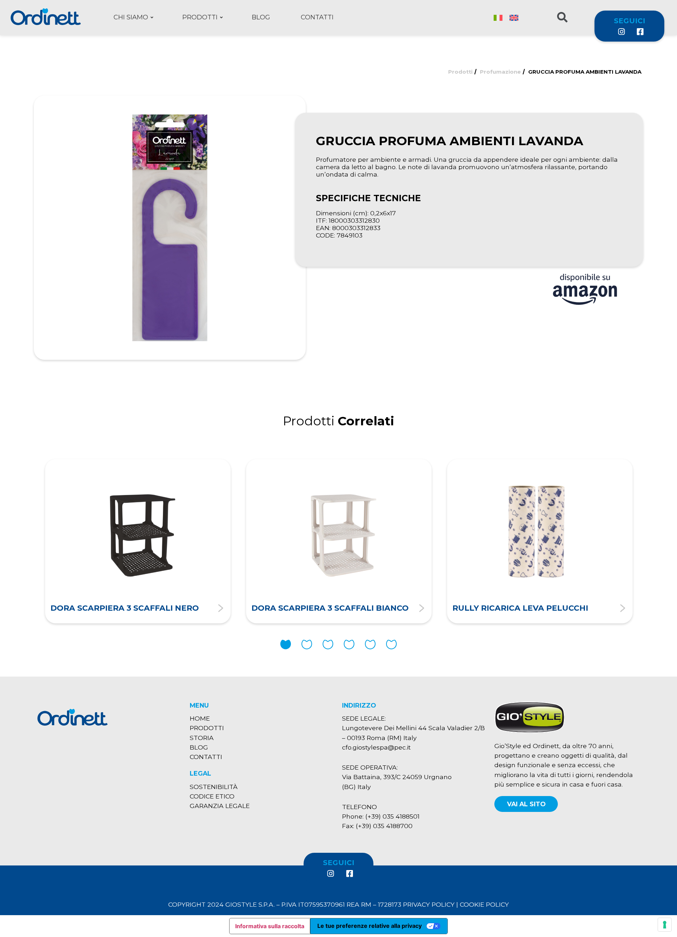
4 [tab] (349, 644)
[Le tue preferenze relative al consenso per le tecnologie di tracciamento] (664, 924)
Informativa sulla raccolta (269, 926)
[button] (526, 804)
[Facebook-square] (640, 32)
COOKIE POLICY (484, 904)
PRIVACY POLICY (429, 904)
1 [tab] (285, 644)
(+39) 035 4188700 (384, 826)
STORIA (202, 737)
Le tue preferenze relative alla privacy (369, 925)
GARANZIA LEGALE (220, 805)
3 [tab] (328, 644)
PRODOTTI (207, 728)
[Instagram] (621, 32)
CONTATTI (206, 756)
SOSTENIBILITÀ (214, 786)
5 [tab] (370, 644)
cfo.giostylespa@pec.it (376, 747)
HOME (200, 718)
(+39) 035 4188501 (392, 816)
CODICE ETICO (212, 796)
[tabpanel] (137, 541)
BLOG (199, 747)
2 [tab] (306, 644)
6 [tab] (391, 644)
